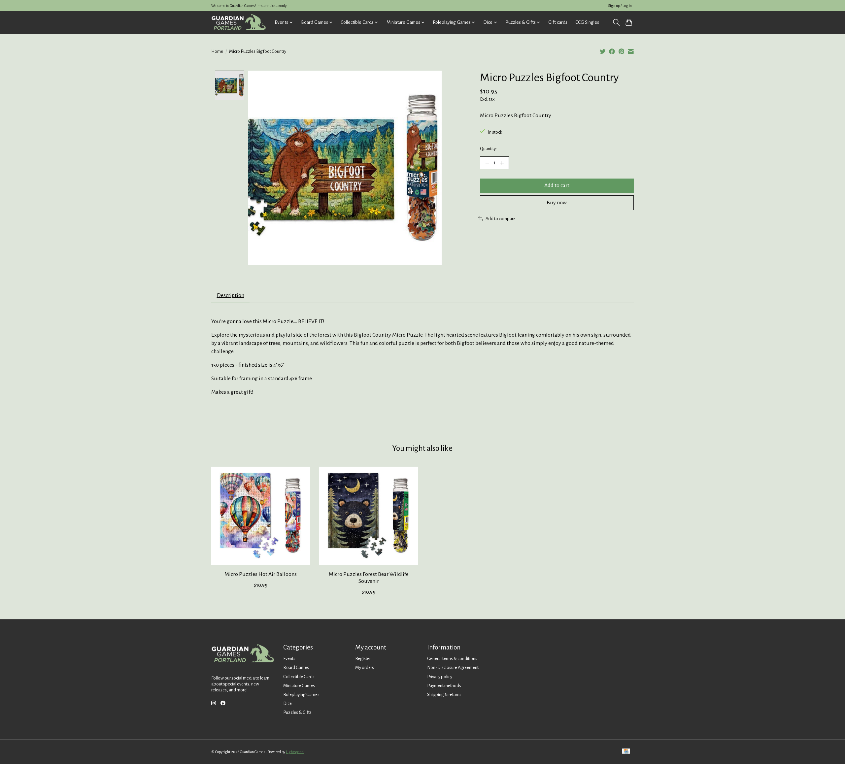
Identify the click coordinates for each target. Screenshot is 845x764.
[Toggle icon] (616, 22)
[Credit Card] (626, 751)
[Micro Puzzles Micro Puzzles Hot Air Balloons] (260, 516)
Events (289, 658)
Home (217, 51)
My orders (364, 667)
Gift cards (557, 22)
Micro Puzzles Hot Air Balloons (260, 574)
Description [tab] (230, 295)
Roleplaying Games (301, 694)
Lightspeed (295, 752)
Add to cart (556, 185)
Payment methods (444, 685)
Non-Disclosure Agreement (453, 667)
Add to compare (501, 218)
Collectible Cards (299, 676)
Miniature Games (299, 685)
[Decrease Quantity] (487, 162)
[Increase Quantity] (501, 162)
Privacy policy (439, 676)
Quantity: (488, 148)
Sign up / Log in (620, 6)
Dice (287, 703)
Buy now (557, 203)
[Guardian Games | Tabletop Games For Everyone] (238, 22)
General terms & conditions (452, 658)
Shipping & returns (444, 694)
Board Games (296, 667)
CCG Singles (587, 22)
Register (363, 658)
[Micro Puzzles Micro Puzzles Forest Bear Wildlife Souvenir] (368, 516)
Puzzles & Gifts (297, 712)
